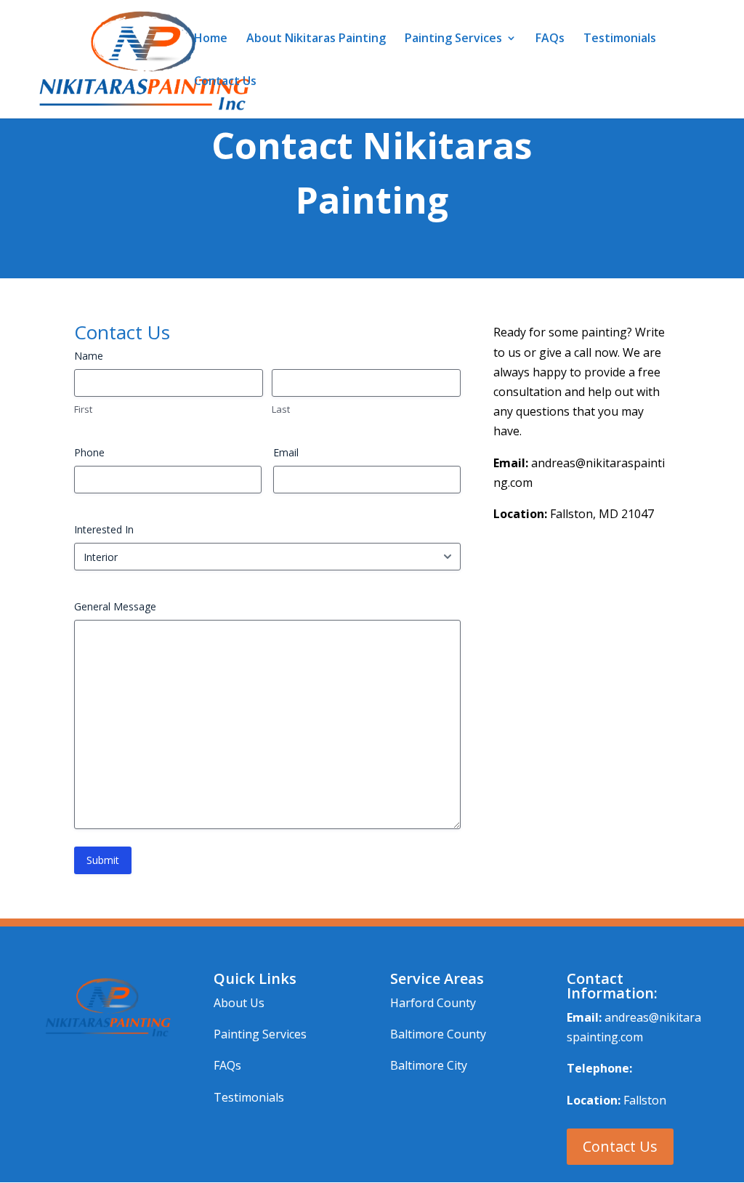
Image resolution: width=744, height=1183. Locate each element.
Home (210, 39)
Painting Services (453, 39)
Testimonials (619, 39)
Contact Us (225, 82)
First (83, 409)
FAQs (550, 39)
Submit (102, 860)
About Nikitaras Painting (316, 39)
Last (281, 409)
